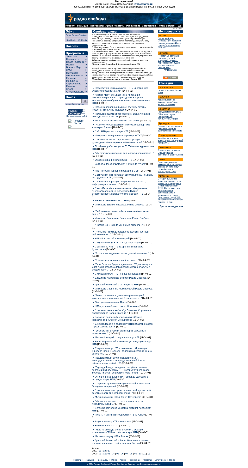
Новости (77, 460)
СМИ (69, 70)
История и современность (74, 74)
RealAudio (71, 40)
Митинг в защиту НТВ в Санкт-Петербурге (118, 397)
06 (122, 453)
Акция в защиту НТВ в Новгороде (113, 421)
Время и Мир (73, 67)
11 (144, 453)
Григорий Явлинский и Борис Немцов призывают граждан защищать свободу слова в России (120, 442)
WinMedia (82, 40)
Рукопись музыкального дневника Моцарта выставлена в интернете (170, 128)
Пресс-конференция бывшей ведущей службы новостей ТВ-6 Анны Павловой (119, 108)
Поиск (172, 460)
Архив (122, 460)
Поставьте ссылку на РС (76, 116)
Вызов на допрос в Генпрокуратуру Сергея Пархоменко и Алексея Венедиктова (117, 318)
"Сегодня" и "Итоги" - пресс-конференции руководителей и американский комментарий (117, 141)
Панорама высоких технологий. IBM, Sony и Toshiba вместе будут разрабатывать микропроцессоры (170, 167)
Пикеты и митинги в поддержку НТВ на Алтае (119, 414)
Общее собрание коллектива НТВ (113, 160)
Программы (102, 460)
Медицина (72, 81)
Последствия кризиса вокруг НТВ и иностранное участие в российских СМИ (120, 89)
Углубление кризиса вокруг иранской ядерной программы (170, 140)
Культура (71, 78)
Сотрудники (160, 460)
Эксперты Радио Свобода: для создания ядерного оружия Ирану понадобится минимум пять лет (169, 43)
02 (104, 451)
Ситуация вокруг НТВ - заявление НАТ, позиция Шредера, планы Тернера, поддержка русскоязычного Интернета (122, 351)
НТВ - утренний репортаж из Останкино (117, 306)
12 (148, 453)
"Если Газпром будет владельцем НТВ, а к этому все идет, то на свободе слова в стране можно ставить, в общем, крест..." (122, 267)
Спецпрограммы (75, 91)
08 (131, 453)
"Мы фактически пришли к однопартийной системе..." (124, 153)
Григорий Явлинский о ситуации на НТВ (116, 284)
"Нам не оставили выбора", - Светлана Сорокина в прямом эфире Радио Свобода (121, 311)
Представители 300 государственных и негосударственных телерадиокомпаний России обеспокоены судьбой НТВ (118, 360)
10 (140, 453)
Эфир (114, 460)
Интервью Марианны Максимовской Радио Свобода (123, 288)
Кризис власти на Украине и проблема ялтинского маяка (168, 102)
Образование (73, 83)
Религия (70, 86)
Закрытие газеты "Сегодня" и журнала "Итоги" (120, 164)
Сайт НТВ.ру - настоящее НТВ (111, 131)
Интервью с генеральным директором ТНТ (118, 135)
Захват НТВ (112, 200)
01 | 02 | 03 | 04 (107, 453)
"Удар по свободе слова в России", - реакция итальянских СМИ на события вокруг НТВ (118, 431)
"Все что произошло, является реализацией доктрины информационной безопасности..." (118, 297)
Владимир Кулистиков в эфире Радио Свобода (120, 278)
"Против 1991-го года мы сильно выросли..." (119, 225)
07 (126, 453)
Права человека (75, 62)
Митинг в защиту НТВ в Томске (111, 436)
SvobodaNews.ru (143, 4)
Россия (70, 64)
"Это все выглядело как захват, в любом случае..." (122, 253)
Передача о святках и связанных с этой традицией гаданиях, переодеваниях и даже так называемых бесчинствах (169, 62)
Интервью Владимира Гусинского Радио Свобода (121, 218)
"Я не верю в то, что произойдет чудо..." (116, 260)
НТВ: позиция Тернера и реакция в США (117, 170)
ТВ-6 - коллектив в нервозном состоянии (117, 120)
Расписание (134, 460)
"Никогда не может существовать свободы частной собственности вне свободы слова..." (121, 391)
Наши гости (72, 59)
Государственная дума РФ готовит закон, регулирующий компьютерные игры (169, 115)
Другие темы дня (171, 206)
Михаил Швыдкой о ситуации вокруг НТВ (117, 337)
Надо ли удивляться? (106, 425)
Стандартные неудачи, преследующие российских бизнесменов (170, 152)
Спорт (69, 89)
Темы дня (71, 56)
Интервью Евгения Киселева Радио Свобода (119, 204)
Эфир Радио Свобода (76, 35)
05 (117, 453)
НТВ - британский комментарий (112, 238)
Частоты (147, 460)
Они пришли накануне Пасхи (110, 302)
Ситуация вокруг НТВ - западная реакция (117, 242)
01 (100, 451)
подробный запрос (74, 104)
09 (135, 453)
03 (109, 451)
